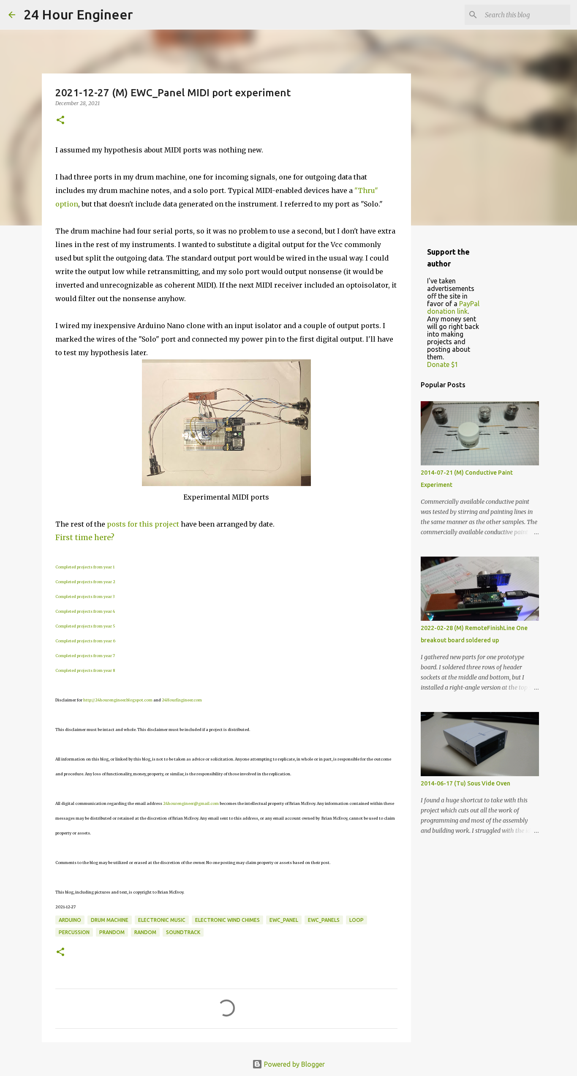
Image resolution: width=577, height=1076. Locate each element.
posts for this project (143, 524)
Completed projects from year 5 (85, 626)
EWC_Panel (283, 920)
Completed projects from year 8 (85, 670)
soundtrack (183, 932)
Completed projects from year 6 (85, 641)
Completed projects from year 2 (85, 581)
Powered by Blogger (293, 1064)
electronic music (161, 920)
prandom (112, 932)
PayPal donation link (453, 307)
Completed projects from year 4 (85, 611)
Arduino (70, 920)
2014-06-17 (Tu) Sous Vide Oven (465, 783)
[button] (60, 120)
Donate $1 (442, 364)
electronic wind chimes (227, 920)
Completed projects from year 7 (85, 655)
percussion (74, 932)
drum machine (109, 920)
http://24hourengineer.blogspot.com (117, 700)
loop (356, 920)
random (145, 932)
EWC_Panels (324, 920)
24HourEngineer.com (182, 700)
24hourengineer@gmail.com (191, 803)
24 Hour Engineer (78, 14)
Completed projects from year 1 (84, 567)
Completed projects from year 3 (84, 596)
